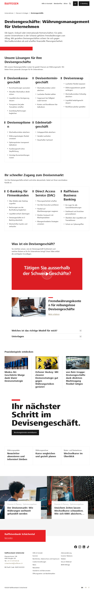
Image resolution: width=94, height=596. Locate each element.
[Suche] (70, 3)
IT (88, 587)
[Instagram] (79, 547)
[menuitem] (47, 3)
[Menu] (75, 3)
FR (85, 587)
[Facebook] (75, 547)
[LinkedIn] (84, 547)
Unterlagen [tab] (18, 336)
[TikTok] (88, 547)
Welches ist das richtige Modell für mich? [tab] (34, 330)
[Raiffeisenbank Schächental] (11, 3)
